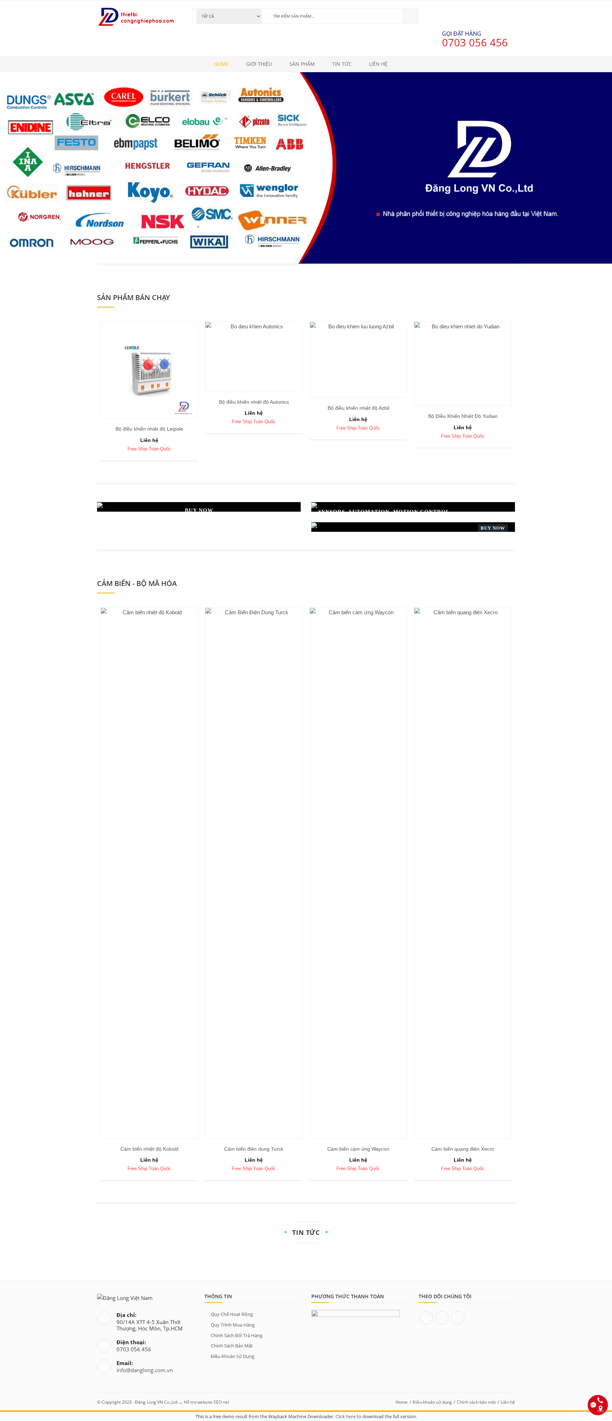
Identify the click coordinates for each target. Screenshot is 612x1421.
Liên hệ (508, 1402)
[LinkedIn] (442, 1317)
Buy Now (493, 528)
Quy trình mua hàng (233, 1325)
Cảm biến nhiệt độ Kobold (149, 1149)
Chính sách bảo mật (232, 1345)
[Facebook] (426, 1317)
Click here (345, 1416)
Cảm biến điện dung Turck (253, 1149)
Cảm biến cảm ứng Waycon (358, 1149)
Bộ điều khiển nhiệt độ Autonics (254, 402)
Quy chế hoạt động (232, 1314)
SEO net (221, 1402)
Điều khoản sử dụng (232, 1356)
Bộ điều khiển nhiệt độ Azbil (358, 408)
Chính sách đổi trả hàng (236, 1335)
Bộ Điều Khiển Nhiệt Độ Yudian (463, 416)
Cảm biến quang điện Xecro (462, 1149)
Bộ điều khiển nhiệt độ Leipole (149, 429)
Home (402, 1402)
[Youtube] (457, 1317)
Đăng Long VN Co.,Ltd (156, 1402)
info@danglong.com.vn (145, 1370)
